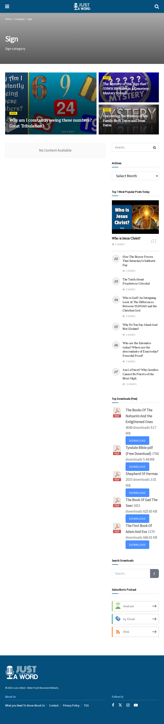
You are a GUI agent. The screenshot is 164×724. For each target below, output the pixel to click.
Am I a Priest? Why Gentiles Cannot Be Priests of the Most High (140, 374)
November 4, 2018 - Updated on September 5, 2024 (129, 133)
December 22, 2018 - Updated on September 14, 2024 (66, 133)
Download (137, 440)
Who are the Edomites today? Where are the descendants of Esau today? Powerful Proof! (140, 349)
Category (20, 19)
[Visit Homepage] (82, 6)
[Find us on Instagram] (128, 705)
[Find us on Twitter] (120, 705)
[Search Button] (157, 6)
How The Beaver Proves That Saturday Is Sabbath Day (139, 261)
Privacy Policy (71, 705)
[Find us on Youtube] (136, 705)
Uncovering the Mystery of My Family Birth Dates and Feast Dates (125, 120)
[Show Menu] (7, 6)
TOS (86, 705)
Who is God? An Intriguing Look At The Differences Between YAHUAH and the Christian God (140, 304)
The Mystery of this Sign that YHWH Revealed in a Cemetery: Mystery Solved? (126, 88)
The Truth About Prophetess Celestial (136, 281)
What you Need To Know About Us (25, 705)
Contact (54, 705)
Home (8, 19)
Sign (30, 19)
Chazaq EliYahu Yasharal (24, 133)
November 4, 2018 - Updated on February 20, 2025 (129, 101)
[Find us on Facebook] (113, 705)
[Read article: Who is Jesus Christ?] (135, 217)
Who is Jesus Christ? (126, 238)
